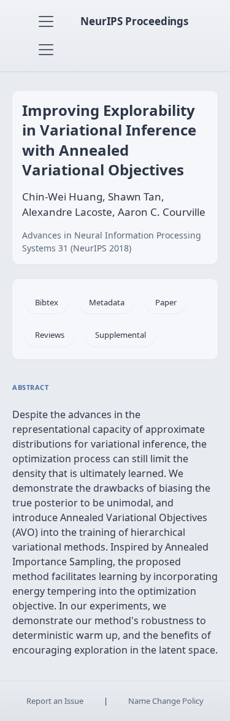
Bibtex (46, 302)
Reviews (49, 334)
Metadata (107, 302)
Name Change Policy (166, 700)
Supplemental (120, 334)
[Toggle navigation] (46, 21)
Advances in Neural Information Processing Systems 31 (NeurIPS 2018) (111, 241)
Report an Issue (54, 700)
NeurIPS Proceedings (134, 21)
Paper (166, 302)
